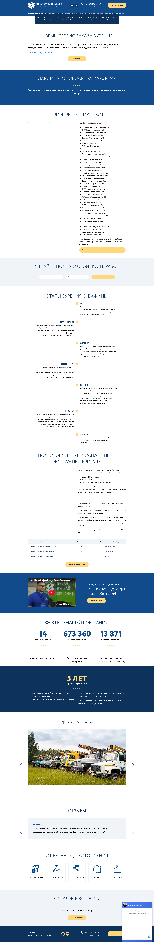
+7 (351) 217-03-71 (93, 4)
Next (133, 765)
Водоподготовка (79, 13)
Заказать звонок (117, 5)
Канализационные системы (101, 13)
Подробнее (77, 58)
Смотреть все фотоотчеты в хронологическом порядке (102, 250)
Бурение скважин (35, 13)
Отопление (65, 13)
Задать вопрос (77, 917)
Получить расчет (96, 600)
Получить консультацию (77, 564)
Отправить (103, 277)
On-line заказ (120, 13)
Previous (21, 765)
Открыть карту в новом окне (41, 52)
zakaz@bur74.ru (95, 7)
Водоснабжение (52, 13)
